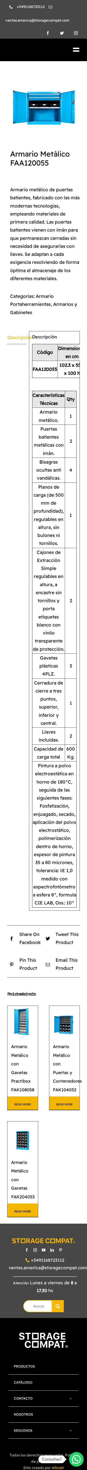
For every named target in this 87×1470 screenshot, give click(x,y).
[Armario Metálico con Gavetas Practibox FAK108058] (22, 1021)
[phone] (11, 6)
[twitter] (62, 33)
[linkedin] (52, 1250)
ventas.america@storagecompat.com (48, 1267)
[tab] (16, 337)
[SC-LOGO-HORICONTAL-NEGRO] (31, 50)
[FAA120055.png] (43, 101)
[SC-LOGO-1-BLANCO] (43, 1335)
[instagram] (76, 33)
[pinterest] (60, 1250)
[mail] (50, 6)
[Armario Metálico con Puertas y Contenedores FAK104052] (64, 1021)
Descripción (16, 337)
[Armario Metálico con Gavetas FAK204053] (22, 1136)
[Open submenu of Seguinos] (70, 1430)
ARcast (58, 1467)
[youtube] (43, 1250)
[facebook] (48, 33)
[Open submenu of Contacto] (70, 1398)
